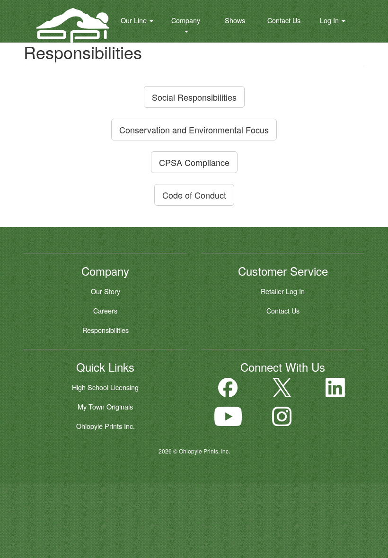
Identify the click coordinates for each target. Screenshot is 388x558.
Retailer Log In (283, 291)
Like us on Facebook (228, 387)
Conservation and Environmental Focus (194, 129)
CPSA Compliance (194, 162)
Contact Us (283, 20)
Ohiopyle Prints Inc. (105, 426)
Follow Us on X (282, 387)
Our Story (105, 291)
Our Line (135, 20)
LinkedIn (336, 387)
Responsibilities (105, 330)
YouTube (228, 416)
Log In (330, 20)
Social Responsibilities (194, 97)
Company (185, 20)
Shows (235, 20)
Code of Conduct (194, 195)
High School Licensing (105, 387)
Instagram (282, 416)
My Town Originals (105, 406)
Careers (105, 310)
